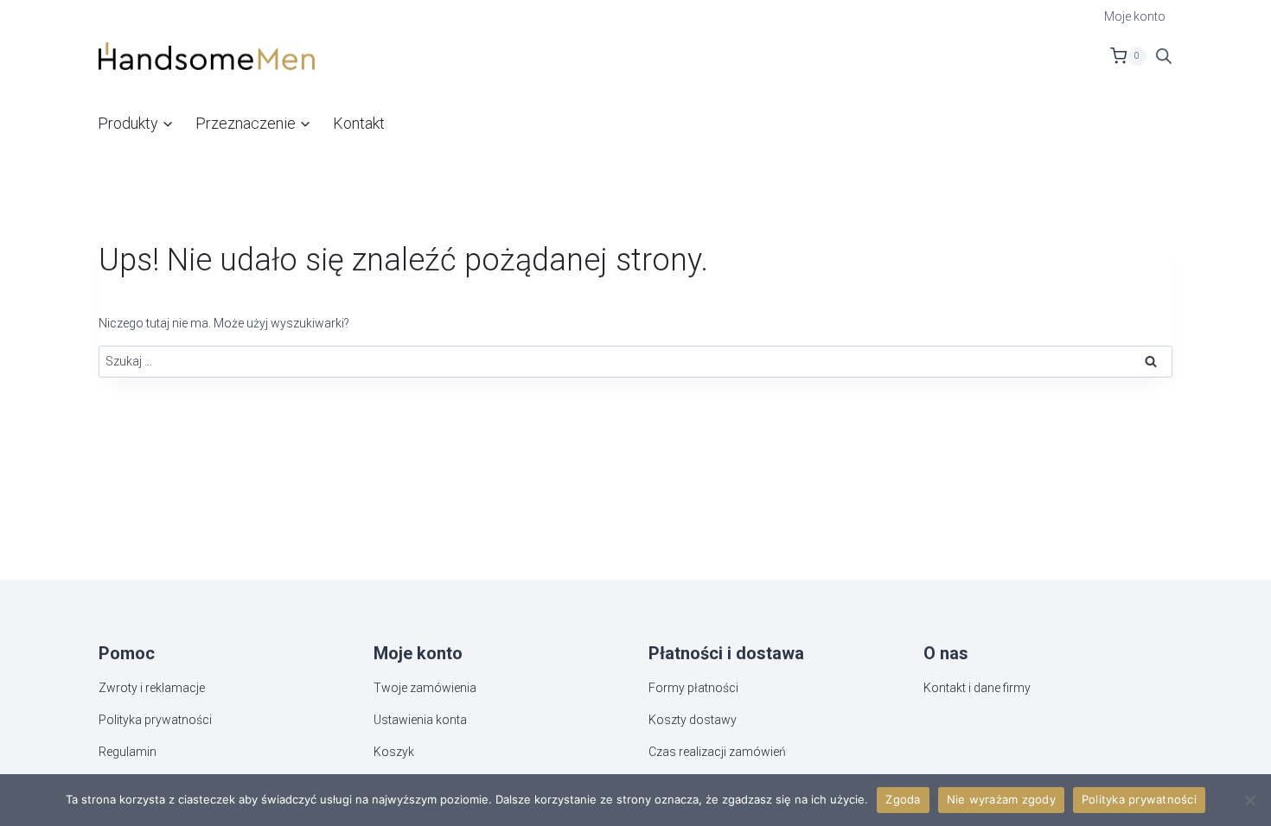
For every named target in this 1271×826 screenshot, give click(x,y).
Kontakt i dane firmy (977, 688)
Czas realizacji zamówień (717, 752)
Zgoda (902, 799)
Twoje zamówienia (425, 688)
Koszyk (394, 752)
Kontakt (359, 123)
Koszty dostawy (692, 720)
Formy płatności (693, 688)
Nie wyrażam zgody (1001, 799)
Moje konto (1135, 16)
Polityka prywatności (155, 720)
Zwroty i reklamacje (152, 688)
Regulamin (127, 752)
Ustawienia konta (420, 720)
